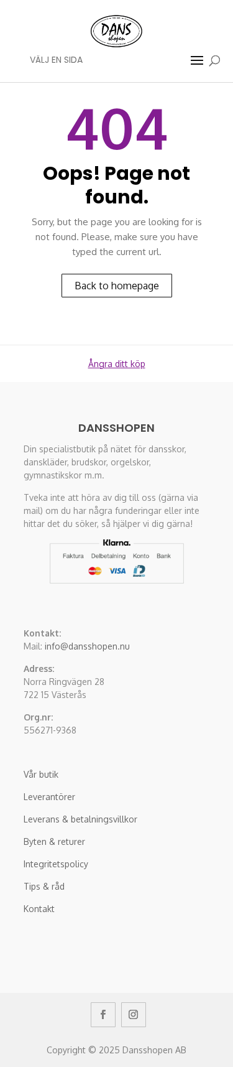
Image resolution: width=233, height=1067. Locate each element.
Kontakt (39, 908)
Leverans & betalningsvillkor (80, 819)
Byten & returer (54, 841)
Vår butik (41, 774)
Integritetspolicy (56, 864)
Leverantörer (49, 796)
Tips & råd (44, 886)
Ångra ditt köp (116, 363)
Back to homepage (117, 285)
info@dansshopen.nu (87, 646)
